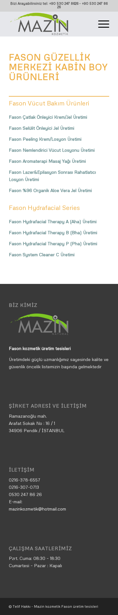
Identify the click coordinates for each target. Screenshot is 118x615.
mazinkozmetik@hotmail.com (37, 508)
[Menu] (100, 24)
